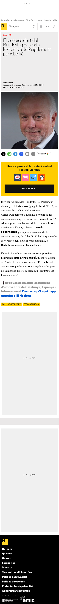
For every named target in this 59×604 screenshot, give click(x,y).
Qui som (7, 549)
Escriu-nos (8, 563)
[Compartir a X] (3, 154)
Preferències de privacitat (17, 586)
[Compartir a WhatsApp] (9, 154)
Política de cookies (13, 582)
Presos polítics (31, 304)
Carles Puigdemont (11, 304)
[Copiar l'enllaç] (33, 154)
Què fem (7, 554)
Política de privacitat (14, 577)
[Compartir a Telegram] (15, 154)
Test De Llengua (34, 20)
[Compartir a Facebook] (21, 154)
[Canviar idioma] (47, 26)
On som (6, 558)
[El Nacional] (4, 26)
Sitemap (7, 567)
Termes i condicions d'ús (17, 572)
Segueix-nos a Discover (12, 20)
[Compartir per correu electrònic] (27, 154)
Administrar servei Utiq (16, 591)
